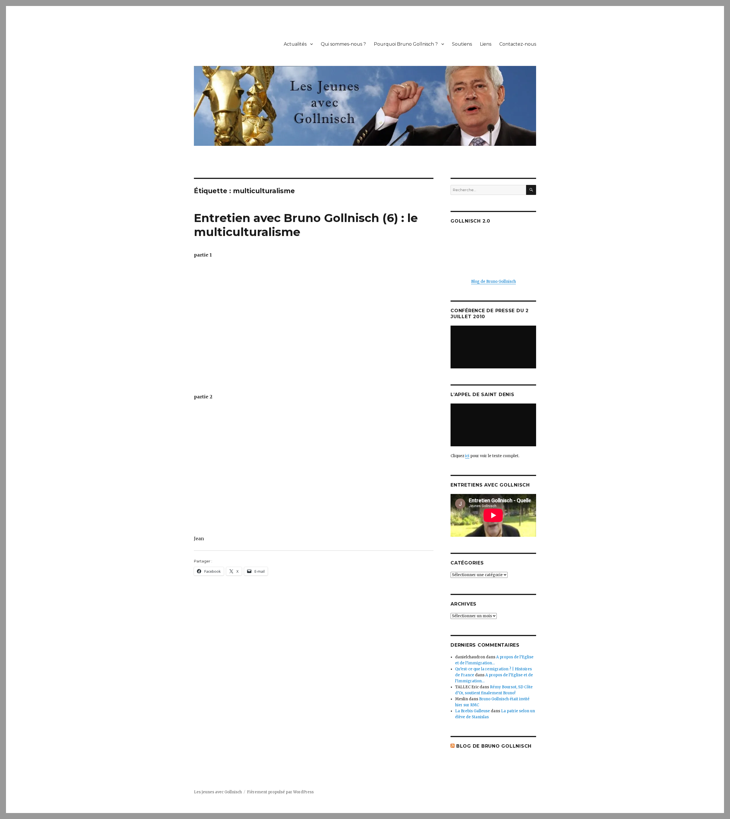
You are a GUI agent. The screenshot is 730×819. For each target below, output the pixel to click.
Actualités (295, 44)
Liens (485, 44)
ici (467, 455)
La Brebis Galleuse (472, 711)
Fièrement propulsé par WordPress (280, 792)
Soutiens (462, 44)
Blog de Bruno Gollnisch (493, 281)
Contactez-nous (517, 44)
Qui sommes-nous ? (343, 44)
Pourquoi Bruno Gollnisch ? (406, 44)
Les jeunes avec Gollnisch (218, 792)
